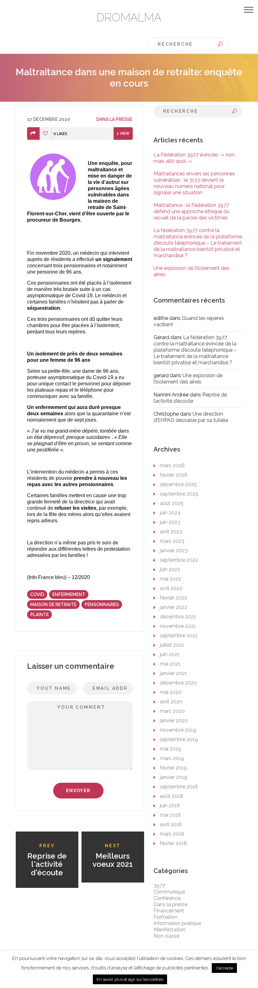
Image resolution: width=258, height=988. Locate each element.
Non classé (166, 936)
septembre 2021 (179, 636)
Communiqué (169, 892)
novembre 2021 (178, 626)
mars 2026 (172, 465)
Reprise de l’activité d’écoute (190, 398)
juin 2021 (170, 654)
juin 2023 (170, 522)
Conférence (167, 898)
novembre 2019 (178, 730)
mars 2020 (172, 711)
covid (37, 594)
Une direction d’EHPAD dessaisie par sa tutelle (191, 417)
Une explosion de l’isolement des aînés (188, 378)
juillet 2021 (172, 645)
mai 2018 (170, 815)
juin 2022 (170, 569)
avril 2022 (171, 588)
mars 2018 (172, 834)
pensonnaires (102, 604)
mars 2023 (172, 541)
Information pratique (177, 923)
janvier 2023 (174, 551)
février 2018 (173, 843)
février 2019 (173, 768)
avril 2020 (171, 702)
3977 (159, 886)
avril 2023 (171, 532)
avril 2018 (171, 824)
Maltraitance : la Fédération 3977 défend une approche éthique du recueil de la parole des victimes (191, 211)
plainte (39, 614)
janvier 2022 (174, 607)
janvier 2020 (174, 721)
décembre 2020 (178, 683)
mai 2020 (171, 692)
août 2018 (171, 796)
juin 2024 (170, 513)
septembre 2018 (179, 787)
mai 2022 (170, 579)
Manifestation (169, 930)
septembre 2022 (179, 560)
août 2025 (171, 503)
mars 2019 (172, 758)
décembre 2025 (178, 484)
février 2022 (173, 598)
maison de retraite (53, 604)
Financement (169, 911)
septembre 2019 (179, 739)
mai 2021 (170, 664)
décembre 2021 (178, 617)
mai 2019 (170, 749)
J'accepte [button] (224, 968)
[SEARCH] (220, 44)
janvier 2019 (173, 777)
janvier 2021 (173, 673)
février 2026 (174, 475)
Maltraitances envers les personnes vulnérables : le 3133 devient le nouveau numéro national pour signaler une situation (194, 183)
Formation (165, 917)
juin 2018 (170, 806)
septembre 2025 (179, 494)
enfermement (68, 594)
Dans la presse (114, 119)
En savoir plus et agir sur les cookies (130, 979)
